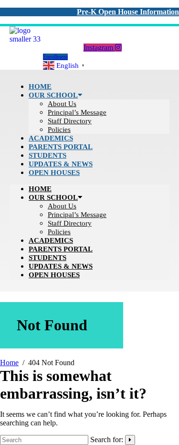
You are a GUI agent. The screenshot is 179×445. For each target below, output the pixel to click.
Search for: (106, 439)
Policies (59, 232)
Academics (51, 240)
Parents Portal (61, 249)
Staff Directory (70, 121)
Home (40, 189)
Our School (53, 95)
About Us (62, 104)
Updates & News (61, 266)
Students (47, 257)
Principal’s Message (77, 112)
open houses (54, 172)
